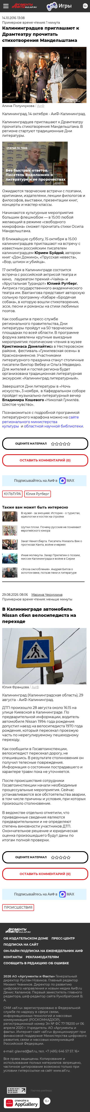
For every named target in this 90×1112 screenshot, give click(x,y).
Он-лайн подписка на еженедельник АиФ (43, 951)
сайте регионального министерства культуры (40, 422)
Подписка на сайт (20, 945)
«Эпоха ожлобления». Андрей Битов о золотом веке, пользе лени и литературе (48, 571)
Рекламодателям (42, 957)
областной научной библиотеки (53, 426)
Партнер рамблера (41, 1090)
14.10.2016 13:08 (13, 18)
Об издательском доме (25, 938)
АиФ (40, 106)
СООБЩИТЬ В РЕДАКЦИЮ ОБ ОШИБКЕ (36, 963)
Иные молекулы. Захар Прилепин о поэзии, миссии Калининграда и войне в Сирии (50, 556)
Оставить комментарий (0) (45, 460)
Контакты (12, 957)
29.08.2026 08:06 (15, 595)
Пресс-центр (63, 938)
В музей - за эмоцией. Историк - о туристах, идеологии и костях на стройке (50, 514)
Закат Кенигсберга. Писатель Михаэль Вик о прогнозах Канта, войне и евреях (51, 542)
